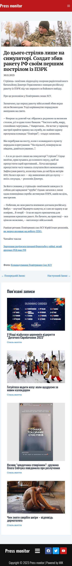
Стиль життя (14, 342)
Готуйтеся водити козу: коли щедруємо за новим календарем (32, 388)
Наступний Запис (59, 276)
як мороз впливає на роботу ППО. (23, 231)
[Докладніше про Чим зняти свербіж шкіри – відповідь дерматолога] (36, 497)
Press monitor (11, 6)
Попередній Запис (13, 276)
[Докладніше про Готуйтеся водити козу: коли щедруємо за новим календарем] (36, 366)
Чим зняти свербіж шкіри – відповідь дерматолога (30, 518)
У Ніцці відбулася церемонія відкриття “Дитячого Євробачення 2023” (31, 336)
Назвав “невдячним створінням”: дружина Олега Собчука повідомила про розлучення (33, 466)
